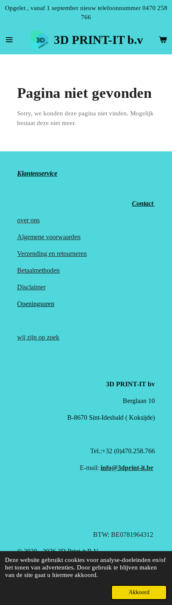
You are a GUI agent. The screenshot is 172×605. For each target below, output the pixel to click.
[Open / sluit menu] (9, 39)
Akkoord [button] (139, 592)
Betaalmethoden (38, 270)
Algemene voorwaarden (49, 236)
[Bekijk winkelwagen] (163, 39)
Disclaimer (31, 287)
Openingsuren (35, 303)
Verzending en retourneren (52, 253)
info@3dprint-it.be (127, 467)
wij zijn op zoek (38, 337)
